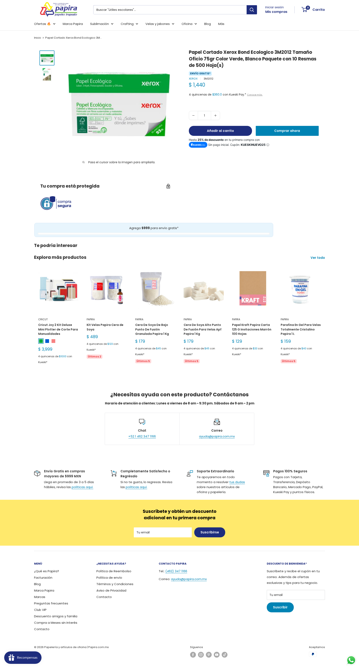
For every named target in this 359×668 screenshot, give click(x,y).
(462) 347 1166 (176, 571)
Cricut (43, 319)
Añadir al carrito (220, 131)
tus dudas (237, 482)
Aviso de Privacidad (111, 590)
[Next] (325, 320)
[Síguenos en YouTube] (217, 655)
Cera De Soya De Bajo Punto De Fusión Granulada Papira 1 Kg (152, 329)
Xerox (193, 79)
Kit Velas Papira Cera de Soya (105, 327)
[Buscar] (252, 9)
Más (221, 24)
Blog (207, 24)
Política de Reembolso (113, 571)
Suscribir (280, 607)
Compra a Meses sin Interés (55, 622)
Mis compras (276, 11)
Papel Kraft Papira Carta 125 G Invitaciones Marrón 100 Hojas (251, 329)
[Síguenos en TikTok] (224, 655)
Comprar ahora (287, 131)
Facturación (43, 577)
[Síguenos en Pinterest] (209, 655)
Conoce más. (255, 94)
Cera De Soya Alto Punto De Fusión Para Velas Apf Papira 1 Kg (202, 329)
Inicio (37, 38)
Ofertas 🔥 (42, 24)
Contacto (41, 629)
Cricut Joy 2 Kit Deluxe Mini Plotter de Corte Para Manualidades (58, 329)
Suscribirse (209, 532)
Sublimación (99, 24)
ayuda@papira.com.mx (217, 436)
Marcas (39, 597)
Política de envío (109, 577)
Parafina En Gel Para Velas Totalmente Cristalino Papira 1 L (301, 329)
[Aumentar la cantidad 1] (215, 115)
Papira (91, 319)
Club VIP (40, 610)
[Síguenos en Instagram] (201, 655)
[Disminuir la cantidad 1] (193, 115)
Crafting (127, 24)
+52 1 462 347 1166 (142, 436)
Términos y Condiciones (114, 584)
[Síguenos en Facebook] (193, 655)
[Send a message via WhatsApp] (351, 660)
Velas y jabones (157, 24)
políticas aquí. (82, 487)
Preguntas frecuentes (51, 603)
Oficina (187, 24)
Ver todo (318, 257)
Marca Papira (73, 24)
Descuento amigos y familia (55, 616)
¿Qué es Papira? (46, 571)
